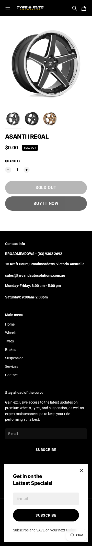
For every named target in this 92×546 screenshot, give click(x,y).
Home (10, 324)
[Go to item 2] (32, 118)
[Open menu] (7, 8)
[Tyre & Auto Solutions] (30, 8)
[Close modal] (81, 470)
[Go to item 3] (50, 118)
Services (11, 366)
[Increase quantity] (27, 170)
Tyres (9, 341)
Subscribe (46, 515)
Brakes (10, 350)
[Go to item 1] (13, 118)
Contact (11, 375)
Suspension (14, 358)
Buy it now (46, 203)
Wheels (10, 333)
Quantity (12, 161)
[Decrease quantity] (8, 170)
